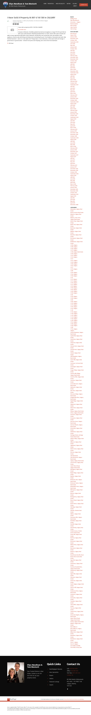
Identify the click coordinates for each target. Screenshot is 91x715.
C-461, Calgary (73, 318)
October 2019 (73, 115)
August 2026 (73, 35)
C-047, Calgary (73, 260)
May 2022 (72, 78)
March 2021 (73, 93)
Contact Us (84, 4)
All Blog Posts (73, 18)
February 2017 (73, 165)
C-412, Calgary (73, 312)
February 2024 (73, 55)
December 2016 (74, 168)
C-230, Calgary (73, 293)
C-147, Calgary (73, 284)
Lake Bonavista (74, 455)
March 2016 (73, 184)
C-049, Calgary (73, 262)
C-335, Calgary (73, 306)
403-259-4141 (74, 671)
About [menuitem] (75, 6)
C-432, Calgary (73, 315)
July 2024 (72, 50)
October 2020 (73, 100)
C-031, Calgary (73, 255)
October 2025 (73, 40)
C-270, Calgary (73, 303)
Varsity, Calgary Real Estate (77, 621)
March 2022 (73, 79)
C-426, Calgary (73, 313)
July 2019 (72, 120)
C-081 (71, 270)
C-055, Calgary (73, 264)
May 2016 (72, 180)
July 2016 (72, 177)
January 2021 (73, 96)
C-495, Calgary (73, 320)
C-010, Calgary (73, 248)
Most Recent (73, 33)
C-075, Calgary (73, 269)
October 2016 (73, 172)
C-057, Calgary (73, 265)
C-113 (71, 277)
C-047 (71, 258)
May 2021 (72, 90)
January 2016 (73, 187)
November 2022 (74, 71)
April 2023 (72, 67)
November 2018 (74, 134)
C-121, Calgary (73, 279)
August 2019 (73, 119)
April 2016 (72, 182)
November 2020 (74, 98)
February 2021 (73, 95)
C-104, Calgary (73, 274)
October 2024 (73, 48)
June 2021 (72, 88)
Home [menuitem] (45, 3)
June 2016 (72, 179)
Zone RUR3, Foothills (75, 645)
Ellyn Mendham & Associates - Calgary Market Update (75, 22)
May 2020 (72, 107)
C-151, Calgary (73, 286)
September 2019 (74, 117)
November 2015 (74, 191)
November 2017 (74, 151)
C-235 (71, 294)
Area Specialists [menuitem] (60, 3)
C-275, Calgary (73, 305)
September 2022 (74, 72)
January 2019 (73, 131)
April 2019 (72, 126)
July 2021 (72, 86)
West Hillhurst (73, 627)
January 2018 (73, 150)
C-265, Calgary (73, 301)
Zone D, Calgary (74, 644)
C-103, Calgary (73, 272)
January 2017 (73, 167)
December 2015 (74, 189)
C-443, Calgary (73, 317)
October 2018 (73, 136)
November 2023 (74, 59)
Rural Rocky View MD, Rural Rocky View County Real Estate (77, 556)
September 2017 (74, 155)
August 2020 (73, 103)
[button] (83, 4)
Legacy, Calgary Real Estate (77, 460)
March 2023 (73, 69)
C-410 (71, 310)
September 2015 (74, 194)
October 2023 (73, 60)
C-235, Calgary (73, 296)
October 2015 (73, 192)
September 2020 (74, 102)
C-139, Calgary (73, 282)
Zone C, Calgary (74, 642)
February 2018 (73, 148)
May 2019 (72, 124)
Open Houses (73, 27)
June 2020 (72, 105)
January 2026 (73, 37)
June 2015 (72, 199)
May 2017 (72, 161)
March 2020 (73, 108)
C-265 (71, 300)
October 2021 (73, 83)
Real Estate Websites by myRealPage (77, 699)
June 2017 (72, 160)
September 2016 (74, 173)
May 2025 (72, 45)
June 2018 (72, 143)
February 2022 (73, 81)
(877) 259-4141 (76, 673)
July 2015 (72, 197)
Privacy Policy (66, 699)
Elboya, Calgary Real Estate (77, 411)
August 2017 (73, 156)
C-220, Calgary (73, 291)
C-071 (71, 267)
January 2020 (73, 112)
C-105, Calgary (20, 22)
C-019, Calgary (73, 253)
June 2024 (72, 52)
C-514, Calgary (73, 322)
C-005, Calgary (73, 246)
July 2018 (72, 141)
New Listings (73, 25)
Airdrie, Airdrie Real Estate (76, 212)
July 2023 (72, 64)
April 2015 (72, 203)
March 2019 (73, 127)
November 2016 (74, 170)
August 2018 (73, 139)
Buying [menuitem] (68, 3)
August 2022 (73, 74)
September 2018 (74, 138)
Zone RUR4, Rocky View (76, 647)
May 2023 (72, 66)
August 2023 (73, 62)
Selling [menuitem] (75, 3)
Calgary (72, 330)
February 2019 (73, 129)
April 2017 (72, 163)
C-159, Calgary (73, 288)
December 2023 (74, 57)
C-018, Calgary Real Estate (76, 252)
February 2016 (73, 185)
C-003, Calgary (73, 245)
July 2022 (72, 76)
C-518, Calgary (73, 323)
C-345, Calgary (73, 308)
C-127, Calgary (73, 281)
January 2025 (73, 47)
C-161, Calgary (73, 289)
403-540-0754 (74, 668)
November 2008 (74, 204)
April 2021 (72, 91)
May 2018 (72, 144)
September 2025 (74, 42)
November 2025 (74, 38)
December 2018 (74, 132)
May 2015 (72, 201)
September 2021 (74, 84)
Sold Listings (73, 29)
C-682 (71, 327)
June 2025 (72, 43)
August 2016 (73, 175)
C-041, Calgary (73, 257)
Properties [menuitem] (51, 3)
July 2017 (72, 158)
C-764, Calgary (73, 329)
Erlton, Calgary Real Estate (76, 413)
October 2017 (73, 153)
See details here (22, 29)
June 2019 (72, 122)
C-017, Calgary (73, 250)
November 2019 (74, 114)
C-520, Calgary (73, 325)
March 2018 (73, 146)
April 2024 (72, 54)
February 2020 (73, 110)
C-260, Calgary (73, 298)
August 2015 (73, 196)
